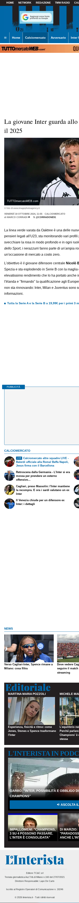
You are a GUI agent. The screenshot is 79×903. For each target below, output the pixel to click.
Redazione (43, 2)
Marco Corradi (17, 217)
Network (24, 2)
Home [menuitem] (16, 37)
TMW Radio (62, 2)
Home (10, 2)
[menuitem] (5, 38)
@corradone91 (45, 217)
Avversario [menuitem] (58, 37)
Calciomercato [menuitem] (35, 37)
